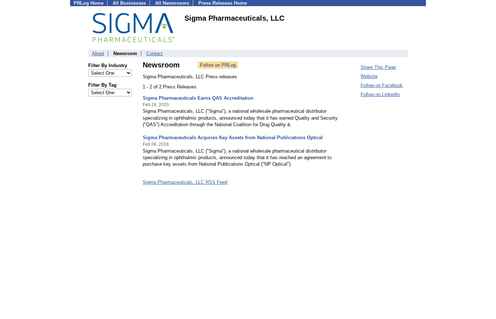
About (98, 53)
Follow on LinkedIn (380, 94)
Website (369, 76)
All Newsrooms (172, 3)
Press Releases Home (222, 3)
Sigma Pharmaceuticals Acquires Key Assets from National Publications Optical (233, 137)
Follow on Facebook (382, 85)
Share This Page (378, 67)
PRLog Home (88, 3)
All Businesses (129, 3)
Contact (154, 53)
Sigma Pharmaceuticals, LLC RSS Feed (185, 182)
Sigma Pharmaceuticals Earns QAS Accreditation (198, 98)
